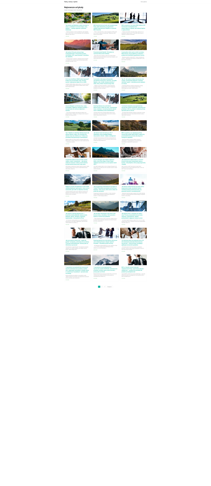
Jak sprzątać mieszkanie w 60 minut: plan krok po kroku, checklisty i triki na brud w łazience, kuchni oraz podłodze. (105, 215)
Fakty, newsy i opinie (70, 2)
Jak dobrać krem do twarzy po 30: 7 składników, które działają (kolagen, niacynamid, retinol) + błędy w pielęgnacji (105, 134)
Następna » (109, 286)
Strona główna (144, 1)
